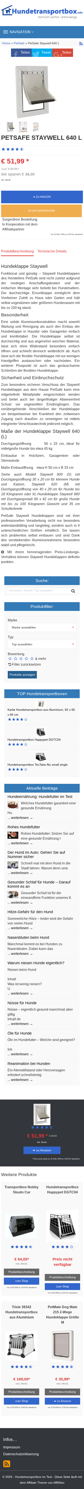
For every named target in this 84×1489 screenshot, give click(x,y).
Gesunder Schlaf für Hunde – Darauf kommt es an (39, 884)
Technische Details (52, 251)
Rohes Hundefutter (24, 827)
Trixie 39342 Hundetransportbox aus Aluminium (21, 1312)
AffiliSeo (58, 1482)
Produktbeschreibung (17, 251)
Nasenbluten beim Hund (28, 937)
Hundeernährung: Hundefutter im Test (40, 797)
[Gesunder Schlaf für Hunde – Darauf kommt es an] (13, 894)
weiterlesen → (22, 818)
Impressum (11, 1447)
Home (6, 43)
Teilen (25, 52)
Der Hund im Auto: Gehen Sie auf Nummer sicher (36, 854)
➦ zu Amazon (42, 196)
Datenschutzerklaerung (21, 1454)
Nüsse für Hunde (22, 1003)
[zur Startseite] (42, 12)
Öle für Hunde (20, 1033)
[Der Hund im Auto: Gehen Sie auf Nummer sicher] (13, 864)
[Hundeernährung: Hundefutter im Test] (13, 804)
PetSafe (19, 43)
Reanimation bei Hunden (29, 1063)
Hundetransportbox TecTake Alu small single (38, 764)
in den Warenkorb (41, 210)
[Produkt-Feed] (6, 1463)
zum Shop (21, 1281)
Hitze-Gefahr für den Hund (30, 912)
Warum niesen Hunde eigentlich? (36, 963)
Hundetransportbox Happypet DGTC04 (34, 739)
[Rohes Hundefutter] (13, 835)
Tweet (46, 52)
